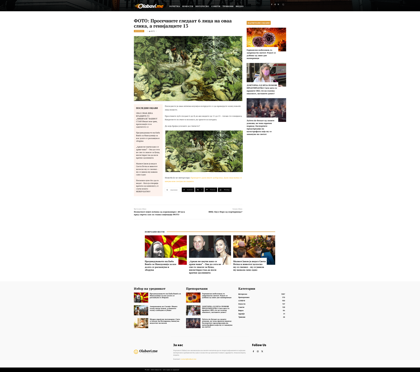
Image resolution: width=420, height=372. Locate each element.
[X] (278, 4)
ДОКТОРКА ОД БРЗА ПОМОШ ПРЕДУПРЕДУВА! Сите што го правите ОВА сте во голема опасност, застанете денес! (262, 89)
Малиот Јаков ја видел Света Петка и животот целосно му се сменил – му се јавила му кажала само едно (147, 169)
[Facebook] (272, 4)
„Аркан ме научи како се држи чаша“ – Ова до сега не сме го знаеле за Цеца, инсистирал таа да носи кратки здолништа (148, 152)
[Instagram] (275, 4)
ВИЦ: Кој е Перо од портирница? (225, 211)
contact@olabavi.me (188, 359)
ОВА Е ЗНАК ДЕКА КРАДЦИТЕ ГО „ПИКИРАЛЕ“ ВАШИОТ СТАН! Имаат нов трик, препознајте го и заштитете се (146, 120)
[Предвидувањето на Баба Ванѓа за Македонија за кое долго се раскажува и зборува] (166, 250)
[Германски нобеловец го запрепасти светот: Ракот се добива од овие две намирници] (266, 39)
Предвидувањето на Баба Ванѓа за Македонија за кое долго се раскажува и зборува (148, 136)
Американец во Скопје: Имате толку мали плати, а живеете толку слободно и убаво (163, 308)
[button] (283, 4)
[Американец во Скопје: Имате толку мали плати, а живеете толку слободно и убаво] (141, 310)
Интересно (139, 31)
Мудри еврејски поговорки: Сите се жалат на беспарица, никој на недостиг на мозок (165, 321)
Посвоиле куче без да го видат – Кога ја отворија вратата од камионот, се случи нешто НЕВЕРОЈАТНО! (147, 186)
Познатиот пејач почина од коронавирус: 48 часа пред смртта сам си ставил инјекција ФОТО (159, 213)
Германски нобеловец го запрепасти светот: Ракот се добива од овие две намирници (261, 54)
